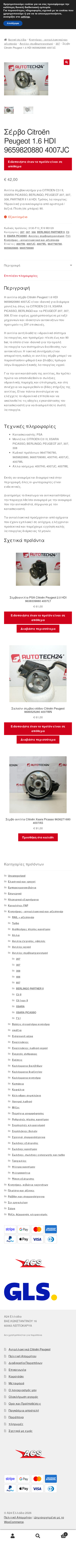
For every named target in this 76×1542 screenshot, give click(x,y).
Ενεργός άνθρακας (24, 1054)
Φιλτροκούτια (21, 1172)
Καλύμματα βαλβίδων (27, 1065)
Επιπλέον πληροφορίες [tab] (21, 276)
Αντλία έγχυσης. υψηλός (28, 941)
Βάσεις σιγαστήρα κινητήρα (31, 1024)
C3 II (18, 994)
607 (18, 982)
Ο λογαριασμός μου (23, 1390)
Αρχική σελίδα (17, 39)
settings (25, 16)
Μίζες (16, 1107)
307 (58, 43)
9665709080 (27, 248)
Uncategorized (16, 875)
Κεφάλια (18, 1089)
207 (22, 232)
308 (33, 232)
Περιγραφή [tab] (12, 265)
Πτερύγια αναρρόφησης (28, 1113)
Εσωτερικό (15, 893)
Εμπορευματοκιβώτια (22, 887)
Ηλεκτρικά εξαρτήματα (23, 899)
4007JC (31, 244)
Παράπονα (16, 1417)
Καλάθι (58, 1533)
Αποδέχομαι (13, 23)
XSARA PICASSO (17, 236)
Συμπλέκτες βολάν (24, 1131)
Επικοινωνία (17, 1370)
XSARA (20, 1006)
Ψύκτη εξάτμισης (23, 1178)
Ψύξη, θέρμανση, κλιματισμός (28, 1214)
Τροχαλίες (19, 1160)
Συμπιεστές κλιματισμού (28, 1125)
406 (18, 976)
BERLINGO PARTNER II (51, 232)
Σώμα (11, 1208)
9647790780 (55, 244)
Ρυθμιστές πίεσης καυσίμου (30, 1119)
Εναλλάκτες (20, 1042)
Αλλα (16, 935)
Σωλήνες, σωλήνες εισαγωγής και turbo (38, 1154)
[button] (66, 62)
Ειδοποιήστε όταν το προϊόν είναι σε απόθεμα (35, 164)
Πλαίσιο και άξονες (21, 1190)
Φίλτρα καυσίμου (23, 1166)
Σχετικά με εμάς (21, 1431)
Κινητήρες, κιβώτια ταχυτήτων (28, 1184)
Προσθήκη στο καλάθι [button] (38, 837)
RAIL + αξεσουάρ (23, 917)
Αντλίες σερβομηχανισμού (36, 43)
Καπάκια (18, 1083)
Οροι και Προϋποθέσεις (25, 1403)
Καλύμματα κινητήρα (26, 1077)
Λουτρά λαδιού (22, 1101)
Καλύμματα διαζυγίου (27, 1071)
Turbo (15, 923)
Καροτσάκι (16, 1376)
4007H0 (20, 244)
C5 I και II (22, 1000)
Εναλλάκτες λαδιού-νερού (30, 1048)
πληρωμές (16, 1424)
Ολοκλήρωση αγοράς (23, 1397)
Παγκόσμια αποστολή (24, 1410)
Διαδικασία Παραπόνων (25, 1363)
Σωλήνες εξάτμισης (25, 1143)
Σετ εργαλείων (18, 1202)
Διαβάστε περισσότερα (38, 629)
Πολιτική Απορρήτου (22, 1356)
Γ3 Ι (68, 236)
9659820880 (11, 248)
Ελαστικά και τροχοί (22, 881)
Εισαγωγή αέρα (22, 1036)
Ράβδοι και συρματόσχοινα (26, 1196)
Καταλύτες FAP (18, 905)
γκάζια (17, 1030)
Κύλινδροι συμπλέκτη (26, 1095)
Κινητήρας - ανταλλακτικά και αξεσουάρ (31, 240)
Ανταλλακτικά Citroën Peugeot (29, 1349)
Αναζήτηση (38, 1536)
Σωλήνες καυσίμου (24, 1149)
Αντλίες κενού (21, 947)
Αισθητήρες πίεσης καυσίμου (31, 929)
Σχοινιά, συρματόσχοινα (28, 1137)
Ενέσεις (17, 1059)
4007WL (41, 244)
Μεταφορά (16, 1383)
